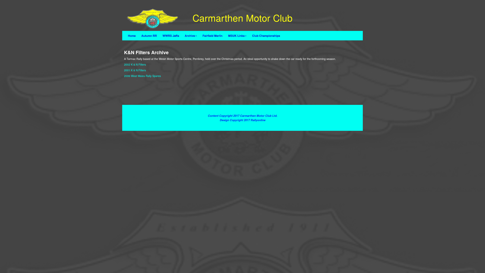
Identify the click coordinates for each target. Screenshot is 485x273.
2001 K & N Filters (135, 70)
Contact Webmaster (242, 124)
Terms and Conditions (242, 109)
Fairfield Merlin (212, 36)
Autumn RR (149, 36)
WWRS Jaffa (171, 36)
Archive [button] (190, 36)
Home (132, 36)
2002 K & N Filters (135, 64)
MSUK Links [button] (236, 36)
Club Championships (266, 36)
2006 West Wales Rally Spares (142, 76)
